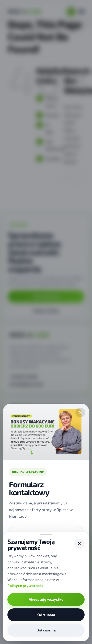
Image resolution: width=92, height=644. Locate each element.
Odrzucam (46, 615)
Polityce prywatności (25, 585)
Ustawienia (46, 630)
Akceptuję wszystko (46, 599)
